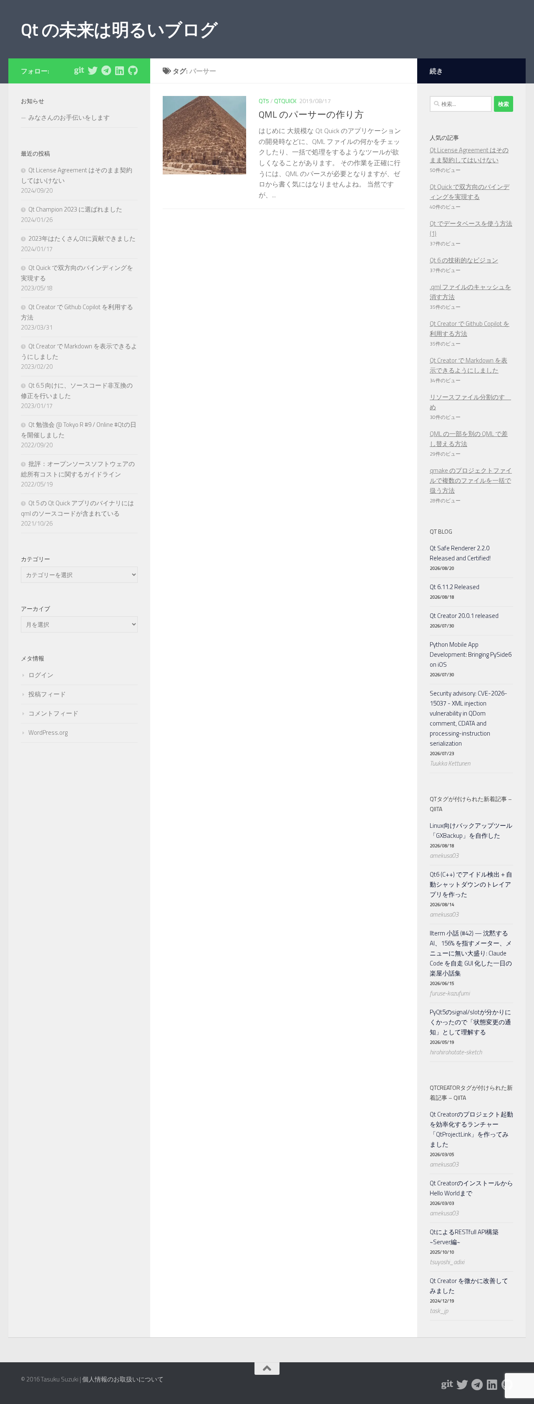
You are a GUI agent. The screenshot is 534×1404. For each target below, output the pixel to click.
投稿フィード (47, 694)
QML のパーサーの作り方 (311, 114)
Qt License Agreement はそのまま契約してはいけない (469, 155)
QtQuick (285, 100)
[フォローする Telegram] (106, 71)
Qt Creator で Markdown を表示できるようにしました (468, 365)
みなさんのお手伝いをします (69, 117)
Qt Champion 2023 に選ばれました (75, 209)
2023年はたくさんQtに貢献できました (82, 238)
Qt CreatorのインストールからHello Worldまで (471, 1188)
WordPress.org (48, 732)
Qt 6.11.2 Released (454, 587)
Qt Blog (441, 531)
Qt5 (264, 100)
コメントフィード (53, 713)
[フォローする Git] (79, 71)
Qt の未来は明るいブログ (119, 29)
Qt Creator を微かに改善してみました (469, 1286)
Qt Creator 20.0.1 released (464, 615)
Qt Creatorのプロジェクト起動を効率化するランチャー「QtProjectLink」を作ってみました (471, 1129)
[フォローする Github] (133, 71)
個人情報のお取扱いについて (123, 1379)
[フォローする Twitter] (93, 71)
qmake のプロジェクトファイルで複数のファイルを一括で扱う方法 (471, 480)
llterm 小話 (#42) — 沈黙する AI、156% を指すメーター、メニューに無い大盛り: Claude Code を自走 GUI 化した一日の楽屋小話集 (471, 953)
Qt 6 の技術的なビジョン (464, 260)
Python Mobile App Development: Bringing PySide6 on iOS (470, 654)
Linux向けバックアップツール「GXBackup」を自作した (471, 830)
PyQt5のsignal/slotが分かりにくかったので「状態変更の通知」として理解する (470, 1022)
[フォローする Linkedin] (119, 71)
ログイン (40, 675)
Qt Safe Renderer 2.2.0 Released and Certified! (460, 553)
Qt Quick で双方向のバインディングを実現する (469, 192)
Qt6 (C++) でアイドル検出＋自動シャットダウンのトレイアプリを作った (471, 884)
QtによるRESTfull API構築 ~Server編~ (464, 1237)
